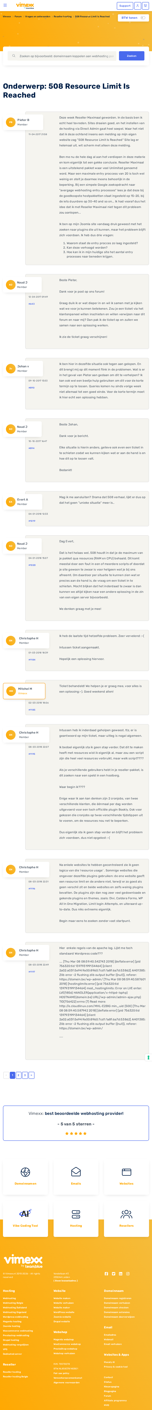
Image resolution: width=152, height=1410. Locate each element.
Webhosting (9, 1298)
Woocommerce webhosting (18, 1330)
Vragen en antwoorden (37, 16)
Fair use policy (62, 1373)
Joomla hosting (11, 1326)
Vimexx (7, 16)
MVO (106, 1405)
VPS (5, 1349)
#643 (32, 304)
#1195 (32, 754)
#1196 (32, 888)
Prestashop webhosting (16, 1335)
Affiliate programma (115, 1400)
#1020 (32, 565)
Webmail (108, 1339)
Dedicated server (12, 1354)
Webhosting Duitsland (15, 1307)
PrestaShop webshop (65, 1348)
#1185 (32, 710)
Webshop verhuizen (64, 1353)
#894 (31, 448)
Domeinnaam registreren (117, 1298)
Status (107, 1382)
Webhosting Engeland (15, 1312)
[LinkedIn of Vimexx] (122, 1274)
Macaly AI (109, 1362)
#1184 (32, 659)
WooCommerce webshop (67, 1344)
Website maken (62, 1298)
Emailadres (110, 1335)
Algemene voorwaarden (67, 1382)
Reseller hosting (63, 16)
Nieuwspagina (111, 1386)
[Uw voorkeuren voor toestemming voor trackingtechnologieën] (148, 1057)
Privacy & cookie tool (116, 1366)
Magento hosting (12, 1321)
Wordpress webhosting (15, 1317)
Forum (18, 16)
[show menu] (5, 5)
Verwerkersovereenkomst (68, 1378)
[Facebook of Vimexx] (107, 1274)
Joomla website (62, 1317)
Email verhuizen (113, 1344)
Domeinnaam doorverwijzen (119, 1317)
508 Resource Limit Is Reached (92, 16)
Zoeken (131, 56)
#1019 (32, 521)
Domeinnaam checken (116, 1307)
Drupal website (62, 1321)
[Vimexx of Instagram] (129, 1274)
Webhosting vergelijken (16, 1344)
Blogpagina (110, 1391)
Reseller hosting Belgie (15, 1376)
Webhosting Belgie (13, 1303)
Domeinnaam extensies (117, 1312)
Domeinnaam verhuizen (117, 1303)
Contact (108, 1377)
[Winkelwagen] (145, 6)
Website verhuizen (64, 1303)
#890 (31, 387)
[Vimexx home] (23, 5)
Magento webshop (64, 1339)
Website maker (62, 1307)
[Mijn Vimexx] (137, 6)
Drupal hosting (11, 1340)
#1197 (32, 971)
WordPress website (64, 1312)
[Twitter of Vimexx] (114, 1274)
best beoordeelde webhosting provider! (84, 1113)
